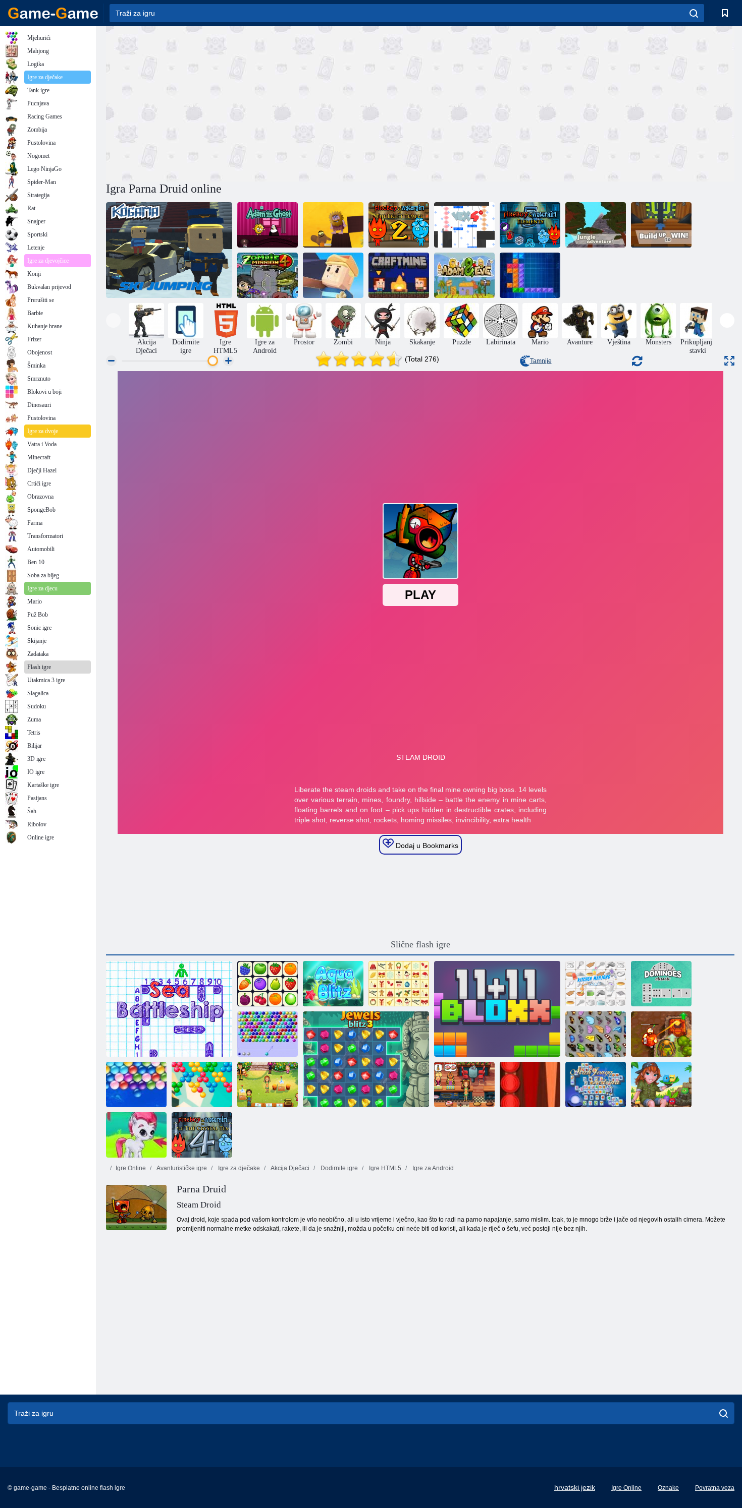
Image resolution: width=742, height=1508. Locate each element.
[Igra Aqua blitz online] (333, 983)
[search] (694, 13)
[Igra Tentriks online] (530, 275)
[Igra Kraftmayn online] (398, 275)
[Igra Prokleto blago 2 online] (661, 1034)
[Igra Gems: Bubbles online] (136, 1135)
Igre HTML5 (384, 1168)
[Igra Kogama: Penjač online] (333, 275)
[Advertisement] (263, 102)
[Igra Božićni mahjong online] (398, 983)
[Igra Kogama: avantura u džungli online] (595, 225)
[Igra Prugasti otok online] (661, 1084)
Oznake (668, 1487)
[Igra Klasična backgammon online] (530, 1084)
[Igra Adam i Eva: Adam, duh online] (267, 225)
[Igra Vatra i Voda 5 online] (530, 225)
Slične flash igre (420, 944)
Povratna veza (714, 1487)
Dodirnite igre (338, 1168)
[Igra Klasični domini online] (661, 983)
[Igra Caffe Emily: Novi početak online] (464, 1084)
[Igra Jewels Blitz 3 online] (366, 1059)
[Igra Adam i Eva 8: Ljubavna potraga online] (333, 225)
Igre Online (131, 1168)
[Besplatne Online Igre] (53, 13)
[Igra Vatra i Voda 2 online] (398, 225)
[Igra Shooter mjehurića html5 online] (267, 1034)
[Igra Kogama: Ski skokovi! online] (169, 250)
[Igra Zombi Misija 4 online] (267, 275)
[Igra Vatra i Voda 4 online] (202, 1135)
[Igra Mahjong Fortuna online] (595, 1084)
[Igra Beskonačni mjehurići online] (136, 1084)
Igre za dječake (238, 1168)
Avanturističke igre (181, 1168)
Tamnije (541, 361)
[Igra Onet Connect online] (267, 983)
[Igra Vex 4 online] (464, 225)
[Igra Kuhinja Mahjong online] (595, 983)
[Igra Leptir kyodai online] (595, 1034)
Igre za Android (432, 1168)
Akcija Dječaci (289, 1168)
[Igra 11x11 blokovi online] (497, 1009)
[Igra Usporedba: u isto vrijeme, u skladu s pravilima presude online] (661, 225)
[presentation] (113, 320)
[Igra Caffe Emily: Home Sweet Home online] (267, 1084)
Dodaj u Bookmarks (426, 845)
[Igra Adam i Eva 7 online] (464, 275)
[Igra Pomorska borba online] (169, 1009)
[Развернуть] (729, 361)
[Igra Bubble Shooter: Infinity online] (202, 1084)
